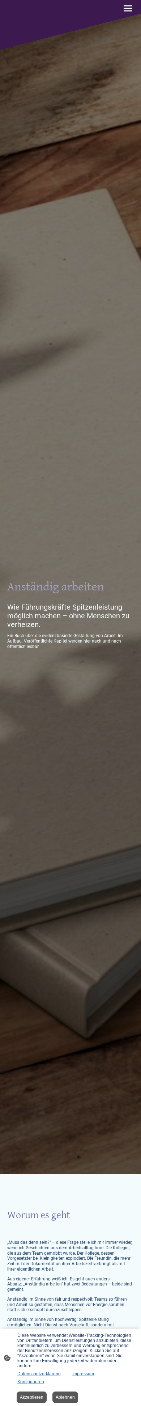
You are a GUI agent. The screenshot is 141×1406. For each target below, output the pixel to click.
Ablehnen (65, 1397)
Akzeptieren (31, 1397)
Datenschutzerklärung (39, 1373)
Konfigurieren (30, 1381)
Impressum (83, 1373)
